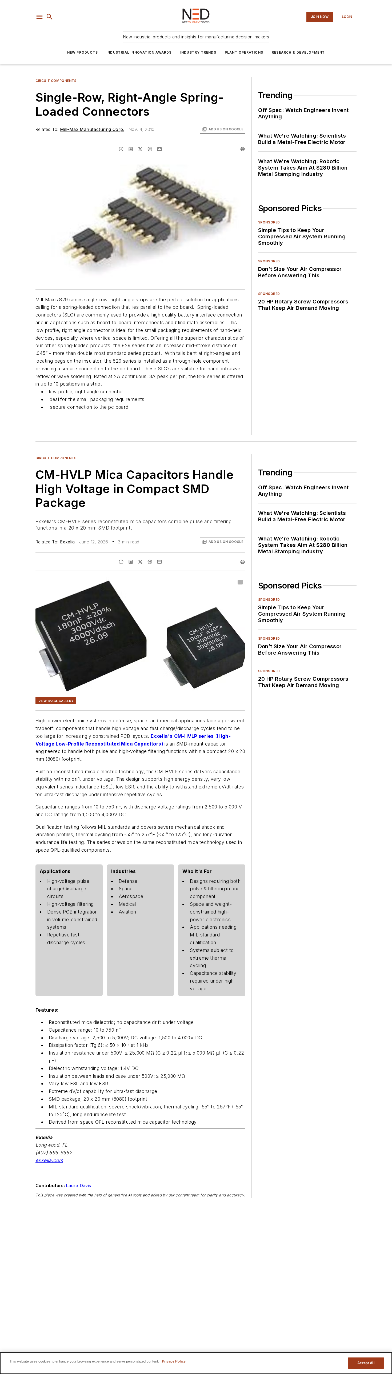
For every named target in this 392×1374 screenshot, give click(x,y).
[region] (196, 1363)
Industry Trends (198, 52)
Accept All (365, 1363)
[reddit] (150, 149)
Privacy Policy (174, 1361)
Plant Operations (244, 52)
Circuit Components (56, 81)
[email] (159, 149)
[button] (39, 17)
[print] (242, 149)
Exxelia (67, 541)
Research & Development (298, 52)
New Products (82, 52)
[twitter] (140, 149)
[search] (50, 17)
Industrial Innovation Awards (139, 52)
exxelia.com (49, 1160)
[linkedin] (130, 149)
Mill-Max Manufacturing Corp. (92, 129)
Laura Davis (78, 1185)
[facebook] (121, 149)
